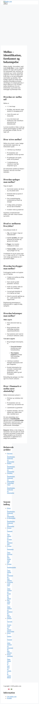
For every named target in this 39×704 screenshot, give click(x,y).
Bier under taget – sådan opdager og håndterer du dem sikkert (9, 608)
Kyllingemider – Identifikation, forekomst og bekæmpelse (11, 522)
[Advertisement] (19, 25)
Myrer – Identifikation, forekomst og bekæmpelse (11, 512)
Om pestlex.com (11, 696)
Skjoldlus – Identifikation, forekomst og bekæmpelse (11, 477)
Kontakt (9, 698)
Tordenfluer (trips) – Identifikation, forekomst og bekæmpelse (11, 488)
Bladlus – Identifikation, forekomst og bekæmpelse (11, 467)
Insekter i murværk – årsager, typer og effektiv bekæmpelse (10, 625)
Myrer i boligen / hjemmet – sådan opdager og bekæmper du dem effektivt (10, 643)
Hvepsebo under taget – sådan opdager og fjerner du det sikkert (10, 590)
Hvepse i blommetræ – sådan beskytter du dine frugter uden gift (10, 554)
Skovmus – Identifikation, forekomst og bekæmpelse (11, 457)
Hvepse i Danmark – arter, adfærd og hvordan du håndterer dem (9, 536)
